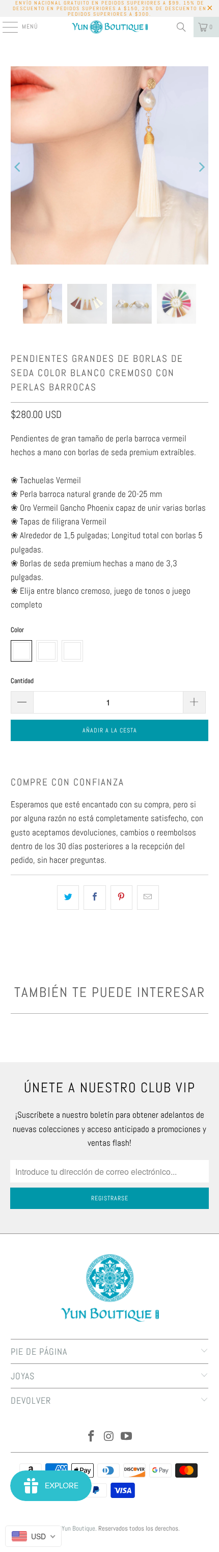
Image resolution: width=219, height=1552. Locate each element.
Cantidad (22, 680)
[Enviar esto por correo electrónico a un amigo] (148, 897)
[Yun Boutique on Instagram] (109, 1437)
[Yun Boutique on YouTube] (126, 1437)
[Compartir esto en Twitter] (68, 897)
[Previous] (18, 167)
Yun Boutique (78, 1528)
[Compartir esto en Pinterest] (121, 897)
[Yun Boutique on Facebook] (91, 1437)
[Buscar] (181, 27)
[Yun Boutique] (110, 27)
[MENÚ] (5, 27)
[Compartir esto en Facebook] (94, 897)
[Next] (201, 167)
